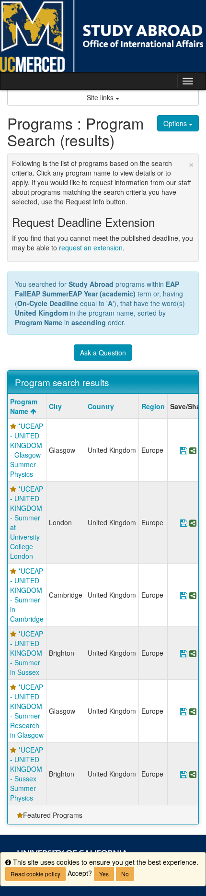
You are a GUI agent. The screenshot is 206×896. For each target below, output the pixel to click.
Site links (101, 97)
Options (176, 123)
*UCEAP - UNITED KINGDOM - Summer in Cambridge (27, 595)
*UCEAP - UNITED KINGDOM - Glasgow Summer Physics (26, 450)
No (125, 874)
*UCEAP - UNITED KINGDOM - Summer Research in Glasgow (27, 711)
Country (101, 406)
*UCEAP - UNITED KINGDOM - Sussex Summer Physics (26, 773)
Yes (104, 874)
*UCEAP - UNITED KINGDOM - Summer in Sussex (26, 653)
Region (153, 406)
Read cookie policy (35, 874)
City (55, 406)
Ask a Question (103, 352)
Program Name (23, 406)
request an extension (91, 247)
